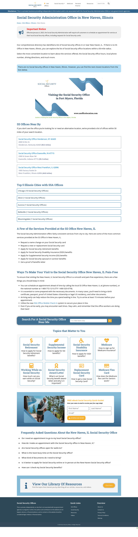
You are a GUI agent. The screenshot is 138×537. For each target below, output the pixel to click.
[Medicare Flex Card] (106, 365)
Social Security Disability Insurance (81, 347)
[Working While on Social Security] (31, 365)
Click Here (109, 485)
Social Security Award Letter (56, 371)
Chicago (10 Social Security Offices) (33, 190)
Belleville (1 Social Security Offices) (33, 212)
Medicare (70, 3)
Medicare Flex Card (107, 371)
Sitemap (100, 518)
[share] (99, 80)
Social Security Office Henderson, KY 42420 (37, 139)
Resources (90, 3)
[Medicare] (106, 340)
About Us (100, 507)
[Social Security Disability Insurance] (81, 340)
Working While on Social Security (31, 371)
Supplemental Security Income (56, 346)
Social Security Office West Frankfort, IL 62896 (38, 167)
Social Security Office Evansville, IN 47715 (36, 153)
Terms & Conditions (103, 515)
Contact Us (101, 510)
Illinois (33, 23)
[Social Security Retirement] (31, 340)
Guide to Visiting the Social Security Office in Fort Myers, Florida (66, 81)
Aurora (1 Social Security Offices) (32, 205)
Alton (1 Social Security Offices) (31, 198)
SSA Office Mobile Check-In (45, 303)
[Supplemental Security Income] (56, 340)
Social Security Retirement (31, 346)
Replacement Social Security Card (81, 372)
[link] (38, 81)
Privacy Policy (101, 512)
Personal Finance (78, 5)
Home (19, 23)
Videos (73, 515)
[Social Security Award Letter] (56, 365)
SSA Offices (46, 5)
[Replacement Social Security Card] (81, 365)
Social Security (58, 3)
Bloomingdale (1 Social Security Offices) (35, 219)
